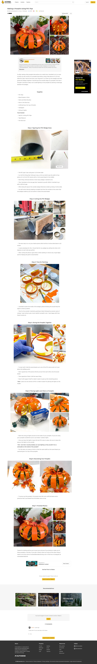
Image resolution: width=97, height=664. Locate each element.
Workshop (41, 647)
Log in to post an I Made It (48, 579)
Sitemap (61, 651)
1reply (30, 633)
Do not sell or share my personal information (59, 661)
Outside (48, 649)
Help (60, 649)
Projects (16, 2)
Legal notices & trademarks (76, 661)
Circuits (40, 646)
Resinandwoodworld (13, 11)
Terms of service (29, 661)
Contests (22, 2)
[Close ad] (90, 61)
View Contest (66, 563)
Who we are (61, 653)
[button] (71, 13)
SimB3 (32, 627)
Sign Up (93, 2)
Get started (61, 647)
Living (20, 11)
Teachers (28, 2)
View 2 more (59, 166)
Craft (40, 651)
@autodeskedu (79, 648)
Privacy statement (37, 661)
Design (40, 649)
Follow (26, 61)
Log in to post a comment (48, 638)
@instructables (79, 646)
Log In (87, 2)
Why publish (62, 646)
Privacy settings (45, 661)
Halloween (25, 11)
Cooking (48, 646)
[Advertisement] (82, 76)
